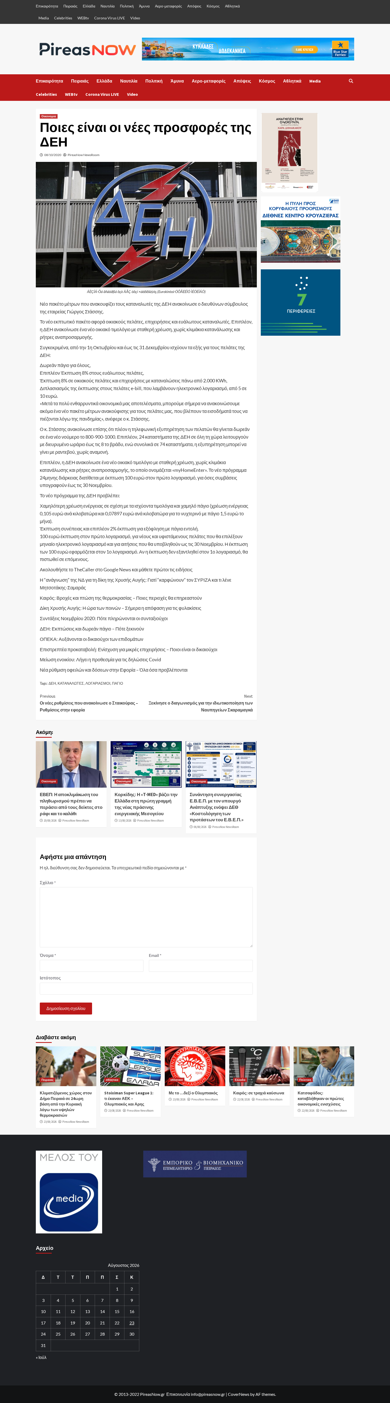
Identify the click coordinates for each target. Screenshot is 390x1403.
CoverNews (238, 1394)
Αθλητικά (232, 6)
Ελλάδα (89, 6)
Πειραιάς (70, 6)
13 (87, 1311)
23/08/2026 (50, 1122)
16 (131, 1311)
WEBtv (83, 18)
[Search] (351, 81)
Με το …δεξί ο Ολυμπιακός (193, 1092)
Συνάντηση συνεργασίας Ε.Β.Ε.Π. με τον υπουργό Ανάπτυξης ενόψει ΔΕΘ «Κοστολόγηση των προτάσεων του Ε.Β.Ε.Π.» (217, 807)
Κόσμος (213, 6)
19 (72, 1322)
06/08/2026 (200, 827)
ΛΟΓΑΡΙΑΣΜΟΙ (97, 683)
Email (155, 955)
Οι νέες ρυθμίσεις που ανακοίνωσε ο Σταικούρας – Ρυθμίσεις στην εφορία (89, 702)
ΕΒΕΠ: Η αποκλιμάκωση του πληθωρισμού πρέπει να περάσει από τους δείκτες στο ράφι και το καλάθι (71, 804)
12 (72, 1311)
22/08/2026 (243, 1099)
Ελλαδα (240, 1080)
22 (117, 1322)
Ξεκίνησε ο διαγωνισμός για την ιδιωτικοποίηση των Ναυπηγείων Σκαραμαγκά (201, 702)
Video (135, 18)
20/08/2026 (50, 820)
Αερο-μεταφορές (168, 6)
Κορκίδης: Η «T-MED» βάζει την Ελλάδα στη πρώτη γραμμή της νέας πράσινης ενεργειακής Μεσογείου (146, 804)
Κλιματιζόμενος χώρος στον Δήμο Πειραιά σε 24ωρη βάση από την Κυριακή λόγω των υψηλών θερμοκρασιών (66, 1104)
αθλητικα (112, 1080)
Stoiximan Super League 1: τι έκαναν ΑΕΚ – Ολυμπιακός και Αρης (128, 1098)
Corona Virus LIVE (109, 18)
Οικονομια (48, 116)
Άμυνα (144, 6)
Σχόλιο (48, 882)
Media (43, 18)
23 (131, 1322)
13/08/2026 (125, 820)
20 (87, 1322)
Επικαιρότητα (47, 6)
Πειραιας (47, 1080)
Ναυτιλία (108, 6)
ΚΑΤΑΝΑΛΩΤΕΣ (71, 683)
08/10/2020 (52, 155)
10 (43, 1311)
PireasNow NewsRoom (83, 155)
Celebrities (63, 18)
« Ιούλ (41, 1357)
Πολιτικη (305, 1080)
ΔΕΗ (52, 683)
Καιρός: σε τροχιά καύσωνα (258, 1092)
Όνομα (48, 955)
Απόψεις (194, 6)
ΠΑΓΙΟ (117, 683)
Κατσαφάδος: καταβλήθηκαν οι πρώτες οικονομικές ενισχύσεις (321, 1098)
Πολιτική (127, 6)
